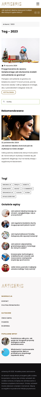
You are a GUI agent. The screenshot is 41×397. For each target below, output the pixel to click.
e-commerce (27, 189)
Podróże (5, 322)
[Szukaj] (3, 101)
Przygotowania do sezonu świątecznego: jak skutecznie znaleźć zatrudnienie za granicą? (19, 72)
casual (19, 192)
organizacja (8, 192)
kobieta (26, 185)
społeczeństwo (9, 196)
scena (27, 192)
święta (17, 185)
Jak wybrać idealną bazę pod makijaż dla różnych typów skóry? (16, 11)
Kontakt (4, 301)
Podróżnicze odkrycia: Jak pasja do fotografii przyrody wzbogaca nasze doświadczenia (22, 341)
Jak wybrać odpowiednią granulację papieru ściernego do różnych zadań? (23, 246)
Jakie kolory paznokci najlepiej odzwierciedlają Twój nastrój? (23, 268)
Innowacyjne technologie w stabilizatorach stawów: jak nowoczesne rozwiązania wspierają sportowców (22, 257)
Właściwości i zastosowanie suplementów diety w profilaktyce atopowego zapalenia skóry (22, 352)
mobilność (7, 189)
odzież (16, 189)
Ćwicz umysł (6, 318)
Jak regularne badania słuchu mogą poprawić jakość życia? (23, 224)
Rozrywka (5, 326)
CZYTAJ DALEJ (8, 92)
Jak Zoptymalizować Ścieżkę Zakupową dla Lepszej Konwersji (24, 235)
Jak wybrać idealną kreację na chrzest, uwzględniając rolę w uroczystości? (23, 213)
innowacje (7, 185)
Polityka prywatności (10, 305)
